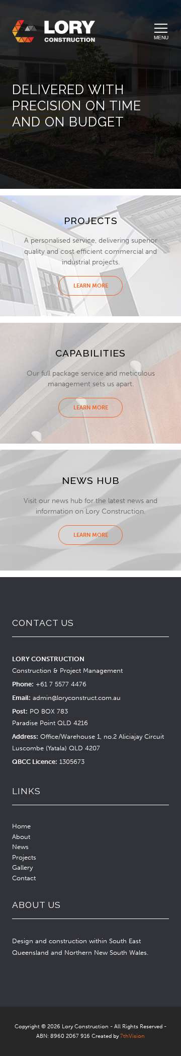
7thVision (132, 1035)
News (20, 847)
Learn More (90, 285)
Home (21, 826)
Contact (24, 878)
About (21, 836)
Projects (24, 857)
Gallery (22, 867)
